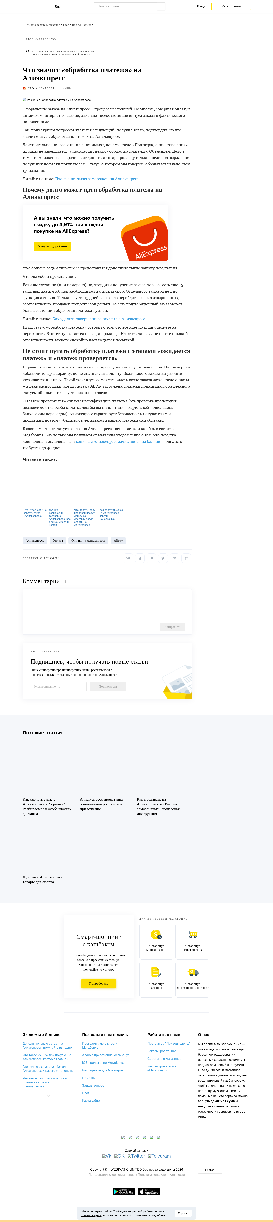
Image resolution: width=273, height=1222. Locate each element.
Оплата (58, 540)
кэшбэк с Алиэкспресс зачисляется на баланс (118, 441)
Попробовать (98, 983)
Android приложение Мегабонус (105, 1055)
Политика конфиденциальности (161, 1174)
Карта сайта (91, 1100)
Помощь (88, 1078)
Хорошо (183, 1213)
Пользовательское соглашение (111, 1174)
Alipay (118, 540)
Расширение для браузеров (103, 1070)
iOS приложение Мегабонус (103, 1062)
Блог (85, 1093)
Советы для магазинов (164, 1058)
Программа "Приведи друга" (168, 1043)
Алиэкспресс (35, 540)
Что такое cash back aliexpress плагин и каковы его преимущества (45, 1082)
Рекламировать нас (161, 1051)
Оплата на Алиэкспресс (88, 540)
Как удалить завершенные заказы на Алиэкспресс (98, 319)
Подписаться (108, 686)
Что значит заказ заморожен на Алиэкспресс (96, 179)
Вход (201, 6)
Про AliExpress (41, 88)
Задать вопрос (93, 1085)
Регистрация (231, 6)
